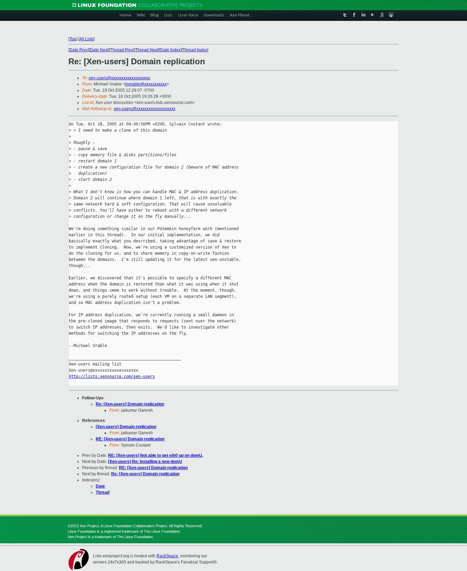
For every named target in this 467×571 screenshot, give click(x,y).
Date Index (170, 50)
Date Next (99, 50)
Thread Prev (121, 50)
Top (72, 39)
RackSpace (167, 556)
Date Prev (78, 50)
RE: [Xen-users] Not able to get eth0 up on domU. (155, 455)
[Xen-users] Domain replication (126, 426)
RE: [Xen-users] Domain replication (130, 439)
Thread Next (146, 50)
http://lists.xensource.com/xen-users (112, 376)
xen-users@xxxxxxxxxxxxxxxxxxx (119, 78)
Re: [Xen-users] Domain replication (130, 404)
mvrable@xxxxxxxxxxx (146, 84)
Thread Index (195, 50)
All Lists (86, 39)
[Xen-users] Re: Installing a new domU (145, 461)
